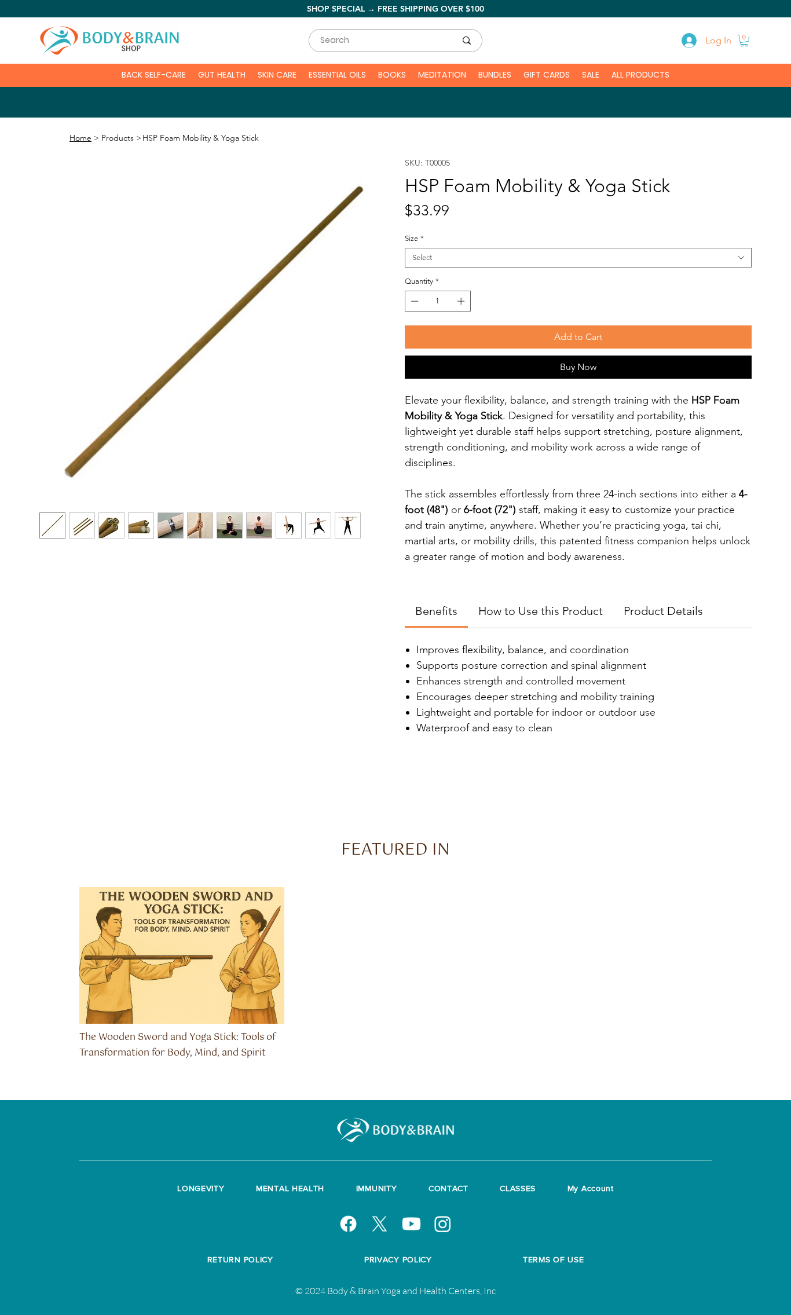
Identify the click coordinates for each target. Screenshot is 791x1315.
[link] (436, 611)
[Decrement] (413, 301)
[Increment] (462, 301)
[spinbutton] (438, 301)
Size (414, 238)
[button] (744, 41)
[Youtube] (411, 1224)
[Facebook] (348, 1224)
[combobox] (578, 258)
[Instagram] (442, 1224)
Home (80, 138)
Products (117, 138)
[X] (379, 1224)
